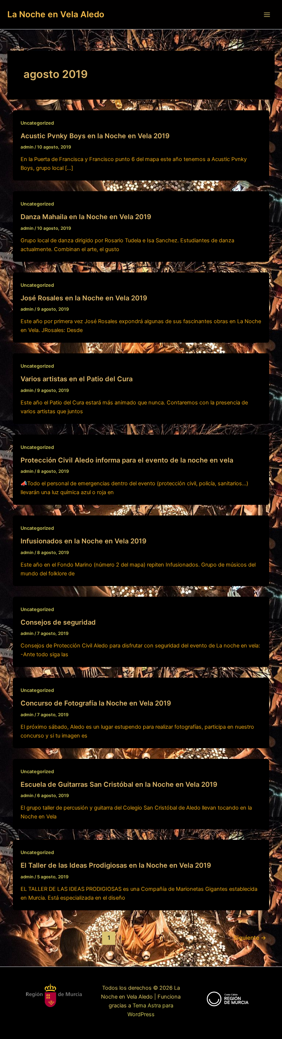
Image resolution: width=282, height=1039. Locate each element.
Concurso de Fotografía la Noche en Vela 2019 (96, 703)
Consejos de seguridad (58, 622)
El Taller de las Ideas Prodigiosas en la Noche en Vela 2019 (116, 865)
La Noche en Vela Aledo (55, 14)
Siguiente (250, 937)
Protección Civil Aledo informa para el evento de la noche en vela (127, 460)
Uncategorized (37, 123)
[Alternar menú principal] (267, 14)
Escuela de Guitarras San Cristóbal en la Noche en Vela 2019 (119, 784)
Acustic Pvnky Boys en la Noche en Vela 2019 (95, 136)
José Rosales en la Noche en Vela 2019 (84, 298)
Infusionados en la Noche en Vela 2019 (84, 541)
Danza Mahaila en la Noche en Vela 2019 (86, 217)
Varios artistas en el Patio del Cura (77, 379)
